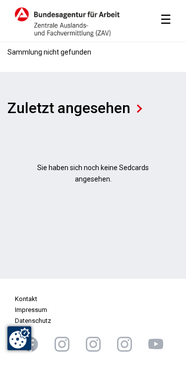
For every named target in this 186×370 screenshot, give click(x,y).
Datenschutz (33, 320)
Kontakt (26, 299)
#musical (155, 344)
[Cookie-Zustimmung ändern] (19, 338)
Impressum (31, 309)
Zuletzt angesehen (68, 108)
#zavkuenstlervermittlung (62, 344)
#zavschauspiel (93, 344)
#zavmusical (124, 344)
